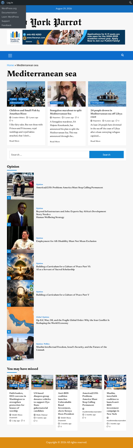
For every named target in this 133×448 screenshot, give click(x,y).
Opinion (39, 184)
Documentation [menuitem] (9, 12)
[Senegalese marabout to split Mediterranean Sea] (67, 94)
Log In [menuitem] (10, 2)
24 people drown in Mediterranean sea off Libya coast (106, 113)
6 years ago (109, 121)
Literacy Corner (16, 103)
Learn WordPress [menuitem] (10, 16)
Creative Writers (18, 118)
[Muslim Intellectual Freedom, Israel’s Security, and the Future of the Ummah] (20, 347)
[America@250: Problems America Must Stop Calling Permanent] (20, 186)
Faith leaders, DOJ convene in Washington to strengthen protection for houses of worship (17, 402)
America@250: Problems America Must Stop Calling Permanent (69, 188)
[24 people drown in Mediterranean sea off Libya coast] (107, 94)
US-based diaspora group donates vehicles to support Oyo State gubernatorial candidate (42, 402)
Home (10, 65)
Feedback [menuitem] (6, 25)
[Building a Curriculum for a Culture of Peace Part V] (20, 293)
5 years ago (33, 118)
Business (62, 382)
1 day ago (16, 421)
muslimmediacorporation (92, 412)
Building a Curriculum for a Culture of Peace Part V (62, 295)
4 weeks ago (41, 418)
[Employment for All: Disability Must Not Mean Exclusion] (20, 239)
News (22, 386)
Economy (111, 382)
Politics (47, 344)
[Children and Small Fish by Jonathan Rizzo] (26, 94)
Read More (14, 141)
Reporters (56, 118)
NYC (117, 386)
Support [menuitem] (6, 21)
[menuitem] (3, 2)
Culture (13, 99)
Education (23, 99)
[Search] (123, 55)
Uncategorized (57, 103)
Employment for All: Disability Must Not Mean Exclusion (66, 241)
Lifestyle (13, 386)
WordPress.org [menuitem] (9, 8)
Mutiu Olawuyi (41, 415)
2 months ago (66, 424)
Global (39, 317)
